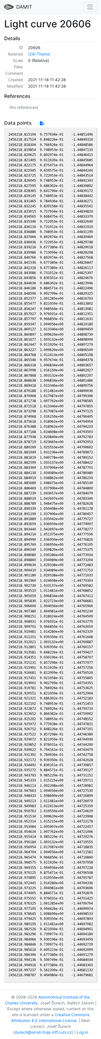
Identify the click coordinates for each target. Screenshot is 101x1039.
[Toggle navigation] (90, 7)
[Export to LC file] (42, 123)
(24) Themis (39, 54)
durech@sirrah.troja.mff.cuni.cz (43, 1032)
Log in (82, 1032)
